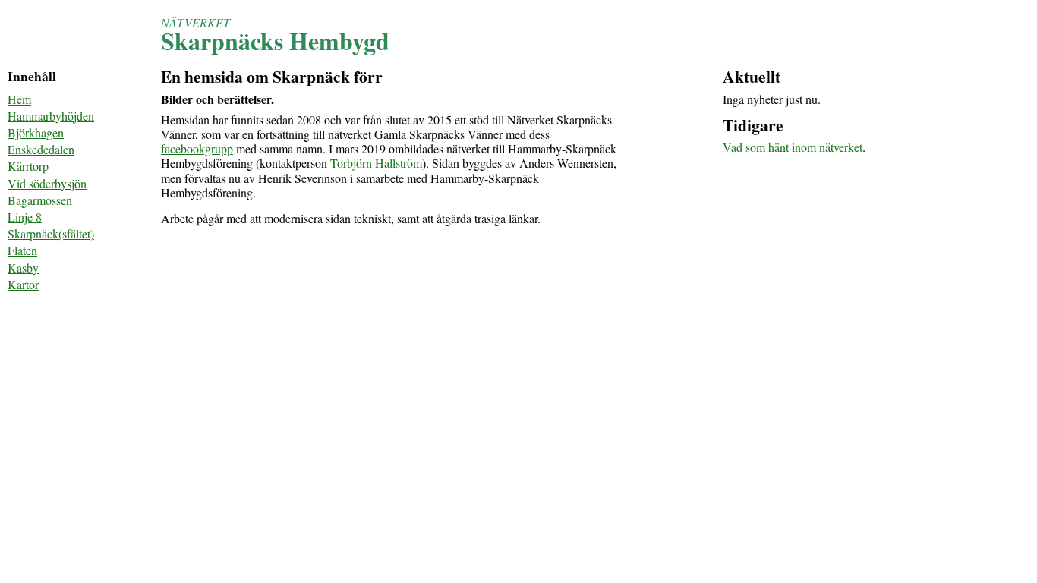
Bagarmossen (40, 200)
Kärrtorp (28, 166)
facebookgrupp (197, 148)
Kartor (23, 284)
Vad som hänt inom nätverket (792, 147)
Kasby (23, 268)
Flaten (22, 250)
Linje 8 (25, 217)
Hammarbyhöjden (51, 116)
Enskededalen (41, 149)
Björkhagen (36, 132)
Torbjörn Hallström (376, 163)
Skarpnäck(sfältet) (51, 233)
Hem (19, 99)
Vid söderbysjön (47, 183)
